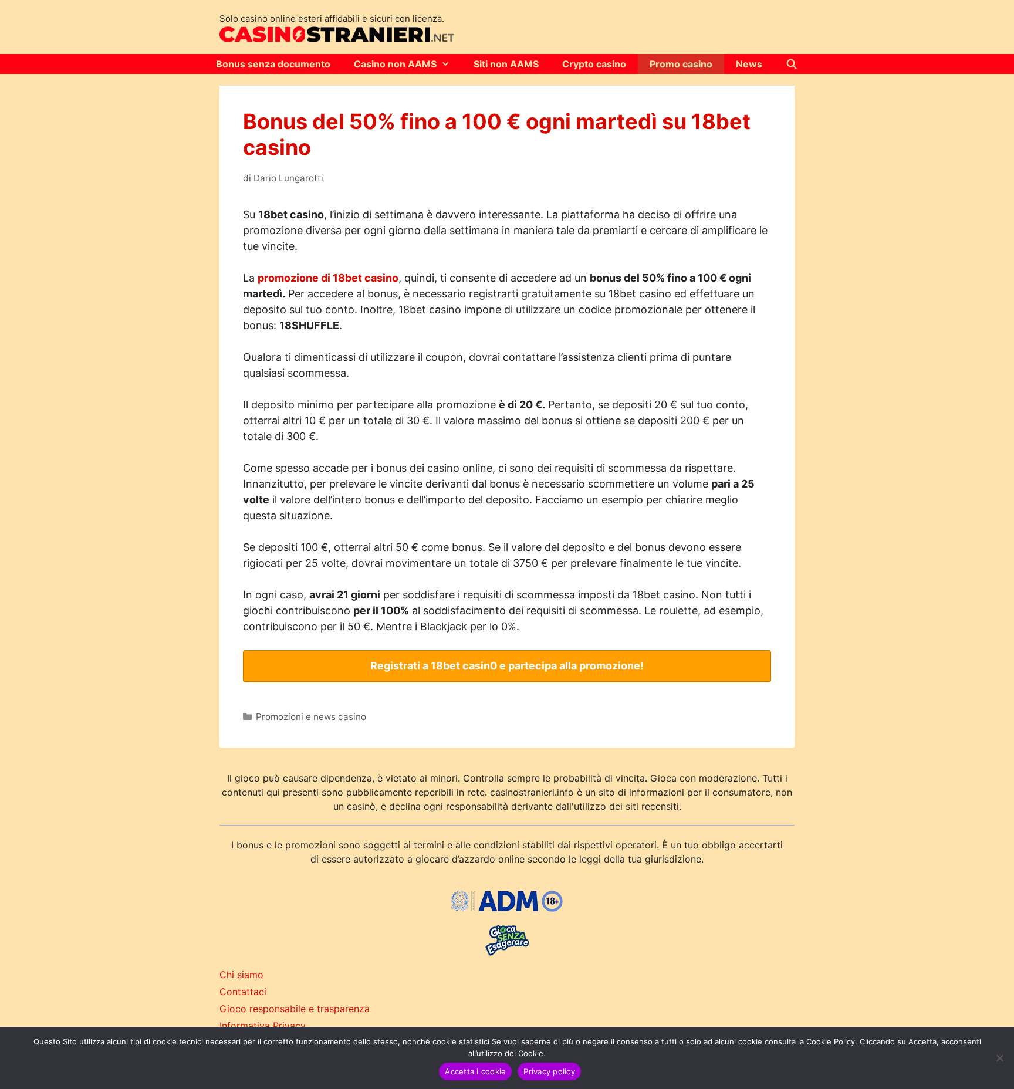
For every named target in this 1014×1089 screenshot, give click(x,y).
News (749, 64)
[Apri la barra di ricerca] (792, 64)
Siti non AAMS (506, 64)
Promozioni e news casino (311, 716)
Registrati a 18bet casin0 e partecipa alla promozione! (507, 666)
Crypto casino (594, 64)
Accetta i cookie (475, 1071)
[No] (999, 1058)
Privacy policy (549, 1071)
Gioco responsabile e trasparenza (294, 1008)
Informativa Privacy (262, 1025)
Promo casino (681, 64)
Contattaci (242, 991)
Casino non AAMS (395, 64)
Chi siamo (241, 974)
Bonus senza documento (273, 64)
